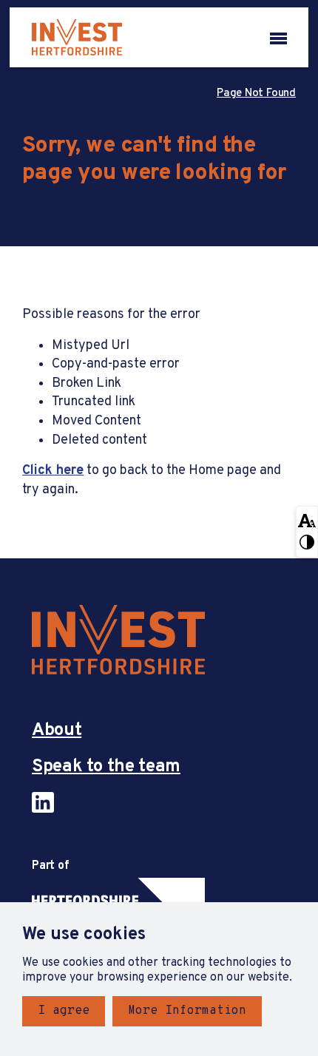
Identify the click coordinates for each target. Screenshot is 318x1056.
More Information (187, 1010)
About (56, 731)
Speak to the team (106, 767)
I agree (63, 1010)
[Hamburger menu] (278, 37)
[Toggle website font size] (307, 519)
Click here (53, 470)
